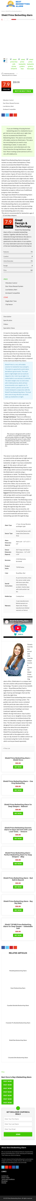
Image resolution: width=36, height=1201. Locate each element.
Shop (3, 1072)
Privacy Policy (5, 1177)
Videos (5, 324)
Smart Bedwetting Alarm (18, 988)
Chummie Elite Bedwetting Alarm (18, 1057)
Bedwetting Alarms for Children (9, 75)
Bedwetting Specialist (9, 73)
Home (3, 11)
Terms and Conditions (8, 1179)
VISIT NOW (7, 1081)
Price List (7, 748)
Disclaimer (4, 1181)
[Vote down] (6, 19)
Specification (7, 320)
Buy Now (18, 767)
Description (7, 316)
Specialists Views (9, 328)
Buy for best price (23, 91)
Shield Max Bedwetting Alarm (18, 1040)
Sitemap (3, 1182)
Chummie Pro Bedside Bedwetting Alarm (18, 1023)
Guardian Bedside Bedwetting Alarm (18, 1005)
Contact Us (4, 1176)
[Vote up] (9, 19)
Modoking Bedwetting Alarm (18, 970)
